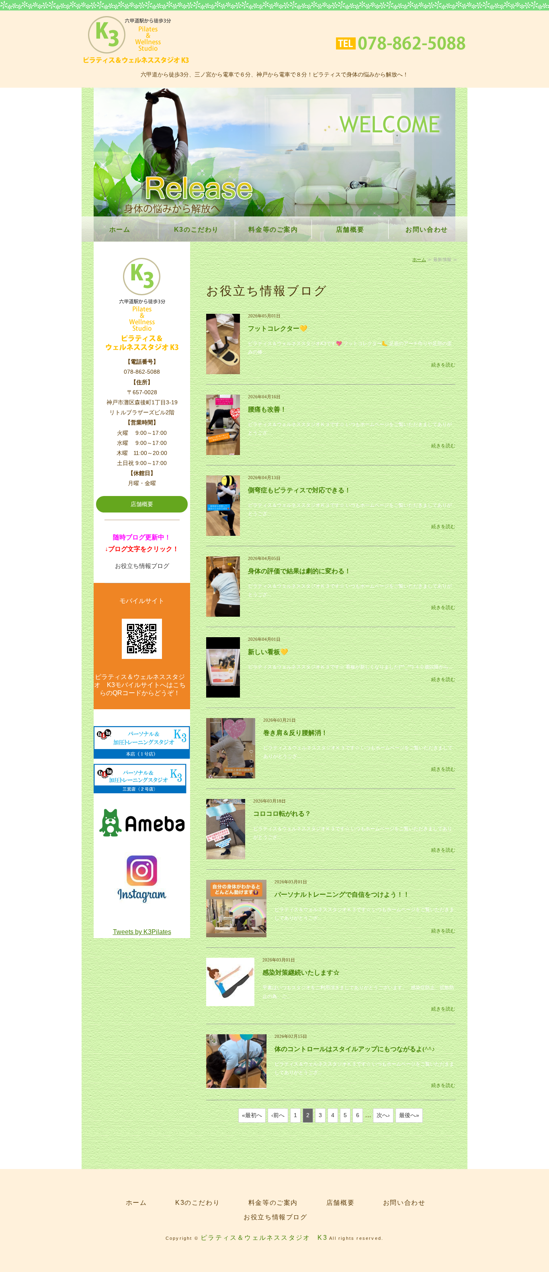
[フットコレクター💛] (223, 369)
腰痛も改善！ (267, 409)
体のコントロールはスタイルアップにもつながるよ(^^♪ (354, 1049)
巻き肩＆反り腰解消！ (295, 732)
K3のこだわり (196, 229)
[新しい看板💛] (223, 693)
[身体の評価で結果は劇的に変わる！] (223, 612)
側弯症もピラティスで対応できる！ (299, 490)
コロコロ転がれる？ (282, 813)
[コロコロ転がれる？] (225, 854)
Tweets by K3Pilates (142, 931)
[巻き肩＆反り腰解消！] (230, 773)
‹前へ (278, 1115)
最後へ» (409, 1115)
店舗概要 (350, 229)
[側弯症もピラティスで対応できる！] (223, 531)
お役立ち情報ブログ (142, 565)
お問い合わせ (427, 229)
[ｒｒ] (142, 787)
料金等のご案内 (273, 229)
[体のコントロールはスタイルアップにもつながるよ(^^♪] (236, 1084)
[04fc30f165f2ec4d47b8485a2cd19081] (142, 900)
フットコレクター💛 (277, 328)
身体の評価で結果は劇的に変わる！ (299, 571)
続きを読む (443, 365)
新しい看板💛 (268, 651)
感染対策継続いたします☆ (301, 972)
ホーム (120, 229)
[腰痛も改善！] (223, 450)
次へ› (383, 1115)
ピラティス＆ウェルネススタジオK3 (136, 40)
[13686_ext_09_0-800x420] (142, 842)
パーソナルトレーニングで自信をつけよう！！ (342, 894)
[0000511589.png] (142, 752)
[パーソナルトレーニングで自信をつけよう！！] (236, 933)
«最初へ (252, 1115)
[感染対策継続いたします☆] (230, 1001)
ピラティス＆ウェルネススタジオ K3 (264, 1237)
